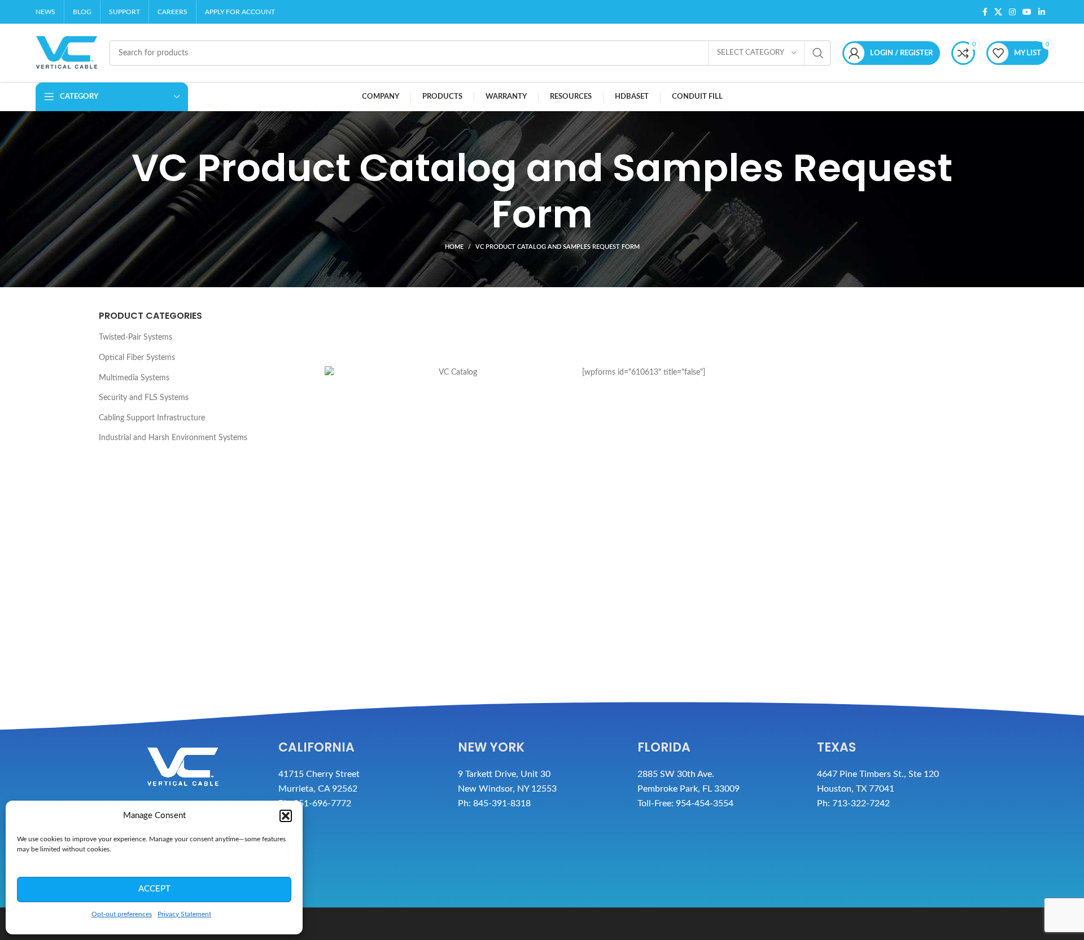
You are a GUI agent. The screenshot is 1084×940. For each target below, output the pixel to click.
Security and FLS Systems (144, 398)
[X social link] (998, 12)
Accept (154, 889)
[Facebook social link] (985, 12)
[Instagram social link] (1012, 12)
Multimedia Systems (134, 378)
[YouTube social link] (1027, 12)
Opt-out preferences (121, 914)
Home (454, 247)
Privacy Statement (184, 914)
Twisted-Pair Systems (135, 338)
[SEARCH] (818, 53)
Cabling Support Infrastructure (152, 418)
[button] (285, 816)
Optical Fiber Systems (137, 358)
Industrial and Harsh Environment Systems (173, 438)
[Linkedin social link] (1041, 12)
